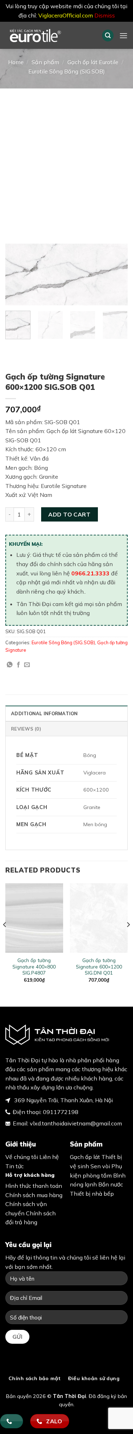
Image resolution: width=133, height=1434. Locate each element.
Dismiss (104, 15)
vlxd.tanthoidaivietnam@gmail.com (76, 1123)
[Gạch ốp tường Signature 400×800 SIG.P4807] (34, 918)
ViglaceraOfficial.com (65, 15)
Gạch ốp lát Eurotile (92, 62)
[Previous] (16, 275)
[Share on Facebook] (18, 665)
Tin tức (14, 1166)
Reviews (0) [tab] (26, 729)
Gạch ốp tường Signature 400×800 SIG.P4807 (34, 966)
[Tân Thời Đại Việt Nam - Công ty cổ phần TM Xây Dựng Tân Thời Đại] (48, 35)
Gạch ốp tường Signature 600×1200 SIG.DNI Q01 (99, 966)
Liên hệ (49, 1156)
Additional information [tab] (44, 713)
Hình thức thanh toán (33, 1185)
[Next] (116, 275)
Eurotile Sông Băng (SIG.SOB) (66, 71)
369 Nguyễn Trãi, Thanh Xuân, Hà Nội (63, 1100)
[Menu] (123, 35)
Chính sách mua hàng (33, 1195)
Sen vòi (100, 1166)
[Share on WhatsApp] (9, 665)
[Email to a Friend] (27, 665)
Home (16, 62)
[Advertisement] (66, 159)
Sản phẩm (45, 62)
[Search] (107, 35)
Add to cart (69, 514)
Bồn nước (110, 1184)
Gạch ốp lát (85, 1156)
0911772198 (60, 1111)
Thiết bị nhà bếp (92, 1193)
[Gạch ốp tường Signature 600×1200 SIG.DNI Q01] (99, 918)
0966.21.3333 (90, 573)
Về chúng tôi (21, 1156)
